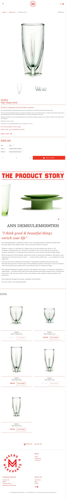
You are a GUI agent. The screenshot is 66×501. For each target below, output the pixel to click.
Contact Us (5, 480)
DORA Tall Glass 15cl (50, 379)
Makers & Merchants (18, 492)
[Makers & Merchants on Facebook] (35, 487)
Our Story (38, 480)
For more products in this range (11, 127)
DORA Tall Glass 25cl (17, 379)
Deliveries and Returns (9, 485)
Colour (2, 148)
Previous (61, 12)
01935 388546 (30, 492)
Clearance (37, 460)
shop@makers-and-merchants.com (47, 492)
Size (2, 145)
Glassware (12, 12)
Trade (36, 483)
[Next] (62, 48)
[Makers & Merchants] (33, 3)
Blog (36, 481)
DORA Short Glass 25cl (16, 333)
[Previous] (4, 48)
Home (4, 12)
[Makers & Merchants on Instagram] (37, 487)
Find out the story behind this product (13, 129)
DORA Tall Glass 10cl (17, 425)
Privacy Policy (6, 483)
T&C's (4, 481)
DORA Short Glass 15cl (49, 333)
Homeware (38, 458)
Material (3, 151)
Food (36, 456)
